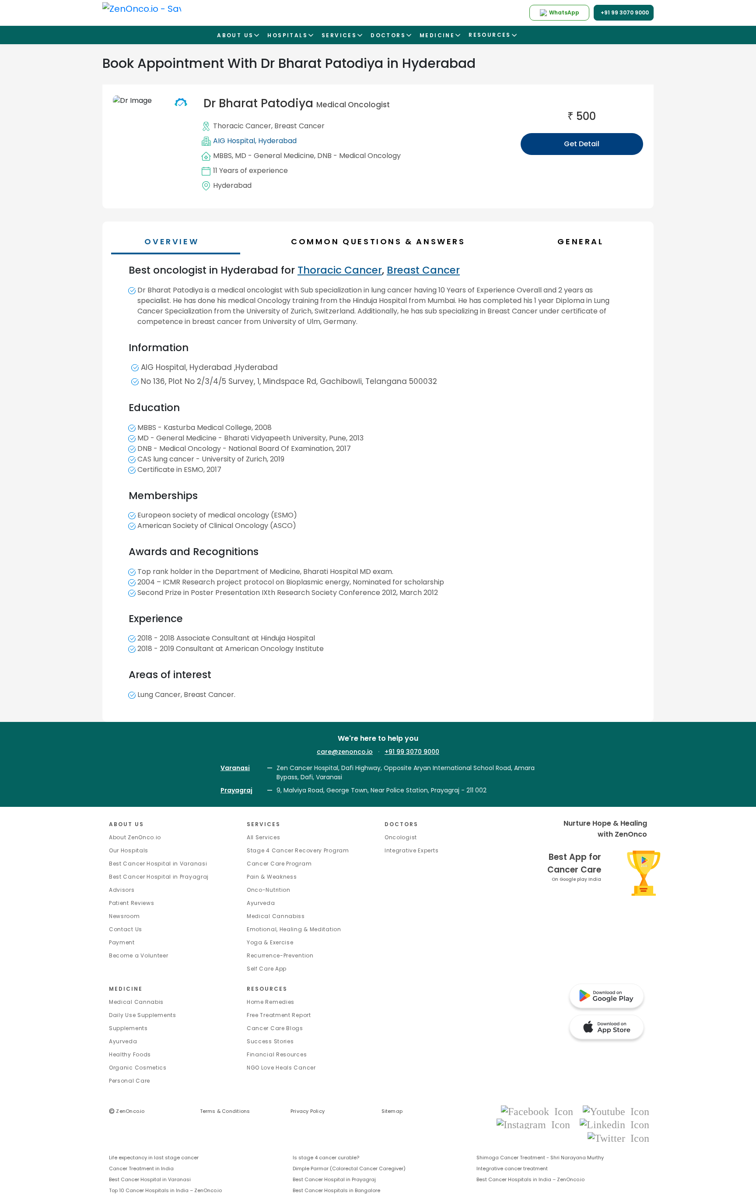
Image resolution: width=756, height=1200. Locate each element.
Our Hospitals (128, 850)
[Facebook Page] (539, 1110)
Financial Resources (277, 1054)
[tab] (382, 241)
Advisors (122, 890)
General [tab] (580, 241)
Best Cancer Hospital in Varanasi (158, 863)
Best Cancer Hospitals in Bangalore (336, 1190)
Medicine (126, 988)
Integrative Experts (411, 850)
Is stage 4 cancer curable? (326, 1157)
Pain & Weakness (272, 876)
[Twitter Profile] (618, 1137)
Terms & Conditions (225, 1111)
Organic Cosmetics (138, 1067)
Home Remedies (270, 1002)
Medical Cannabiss (276, 916)
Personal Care (129, 1080)
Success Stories (270, 1041)
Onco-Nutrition (268, 890)
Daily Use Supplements (142, 1015)
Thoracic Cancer (242, 126)
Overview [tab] (171, 241)
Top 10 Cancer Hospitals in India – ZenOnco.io (165, 1190)
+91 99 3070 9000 (412, 751)
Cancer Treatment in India (141, 1168)
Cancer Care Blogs (275, 1028)
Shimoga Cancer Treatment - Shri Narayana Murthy (540, 1157)
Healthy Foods (130, 1054)
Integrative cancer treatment (512, 1168)
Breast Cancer (299, 126)
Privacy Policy (307, 1111)
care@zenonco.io (345, 751)
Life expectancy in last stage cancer (154, 1157)
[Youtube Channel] (616, 1110)
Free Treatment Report (279, 1015)
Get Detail (581, 144)
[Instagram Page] (536, 1124)
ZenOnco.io (127, 1111)
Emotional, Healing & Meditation (294, 929)
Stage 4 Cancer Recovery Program (298, 850)
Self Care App (267, 968)
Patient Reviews (131, 903)
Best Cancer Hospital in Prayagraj (159, 876)
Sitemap (392, 1111)
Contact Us (125, 929)
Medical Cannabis (136, 1002)
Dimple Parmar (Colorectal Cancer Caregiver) (349, 1168)
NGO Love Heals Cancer (281, 1067)
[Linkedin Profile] (614, 1124)
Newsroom (124, 916)
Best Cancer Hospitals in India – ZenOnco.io (530, 1179)
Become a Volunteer (138, 955)
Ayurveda (261, 903)
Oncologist (401, 837)
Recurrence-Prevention (280, 955)
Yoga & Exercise (270, 942)
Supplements (128, 1028)
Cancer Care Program (279, 863)
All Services (263, 837)
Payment (122, 942)
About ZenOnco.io (135, 837)
